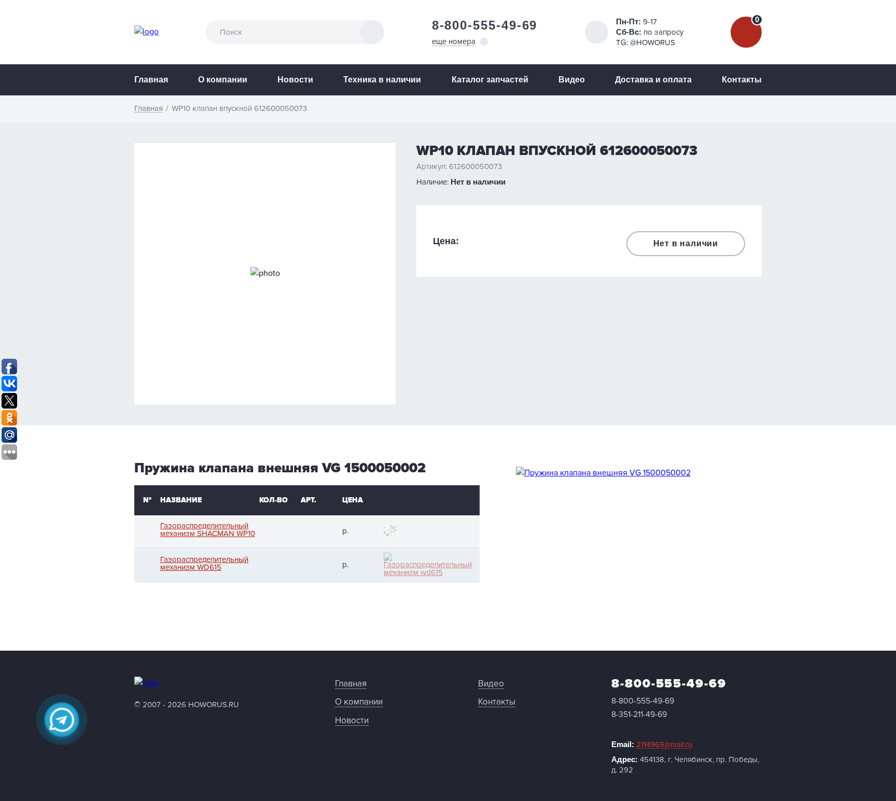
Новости (295, 79)
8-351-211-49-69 (639, 714)
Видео (571, 79)
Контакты (742, 79)
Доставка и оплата (653, 79)
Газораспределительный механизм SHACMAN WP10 (207, 530)
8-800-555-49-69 (485, 25)
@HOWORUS (652, 42)
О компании (222, 79)
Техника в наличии (382, 79)
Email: (651, 744)
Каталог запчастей (490, 79)
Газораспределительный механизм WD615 (204, 563)
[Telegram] (62, 719)
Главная (151, 79)
